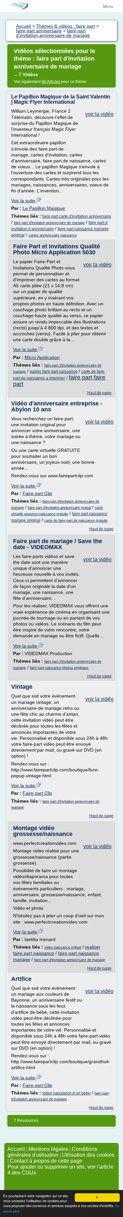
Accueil (16, 1149)
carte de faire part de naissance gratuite (76, 520)
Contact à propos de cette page (46, 1161)
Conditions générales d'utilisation (52, 1152)
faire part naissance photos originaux (59, 668)
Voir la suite (23, 200)
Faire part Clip (37, 493)
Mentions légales (48, 1149)
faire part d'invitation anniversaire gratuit (59, 508)
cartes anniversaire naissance (53, 235)
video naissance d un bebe (66, 1093)
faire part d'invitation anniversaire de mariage (49, 223)
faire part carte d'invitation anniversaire (76, 216)
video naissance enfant (62, 947)
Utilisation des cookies (88, 1155)
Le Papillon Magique (44, 208)
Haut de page (99, 393)
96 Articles (51, 81)
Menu (108, 6)
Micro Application (42, 357)
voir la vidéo (99, 114)
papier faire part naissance (53, 371)
